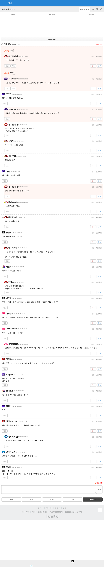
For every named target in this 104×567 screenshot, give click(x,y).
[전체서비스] (101, 3)
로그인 (40, 508)
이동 (13, 66)
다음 (72, 499)
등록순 (14, 44)
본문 (31, 499)
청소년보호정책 (56, 512)
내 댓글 (52, 14)
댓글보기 (93, 499)
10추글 (91, 14)
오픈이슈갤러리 (8, 9)
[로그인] (96, 3)
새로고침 (99, 44)
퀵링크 (57, 508)
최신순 (20, 44)
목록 (11, 499)
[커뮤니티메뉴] (2, 3)
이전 (52, 499)
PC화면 (49, 508)
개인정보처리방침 (39, 512)
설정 (64, 508)
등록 (99, 490)
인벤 (9, 3)
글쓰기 (101, 9)
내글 (13, 14)
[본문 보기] (52, 39)
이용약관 (25, 512)
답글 (7, 66)
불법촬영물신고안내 (73, 512)
